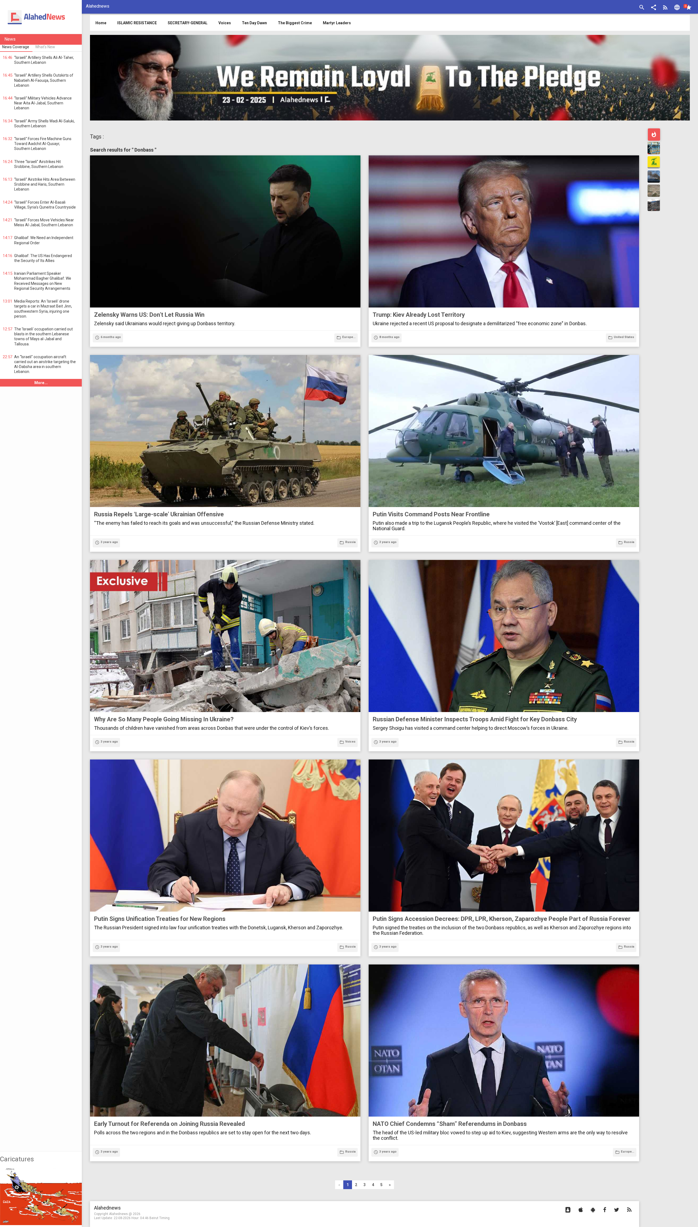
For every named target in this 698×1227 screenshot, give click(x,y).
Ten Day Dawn (254, 23)
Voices (224, 23)
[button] (653, 8)
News (10, 39)
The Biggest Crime (295, 23)
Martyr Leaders (337, 23)
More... (41, 382)
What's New (45, 47)
